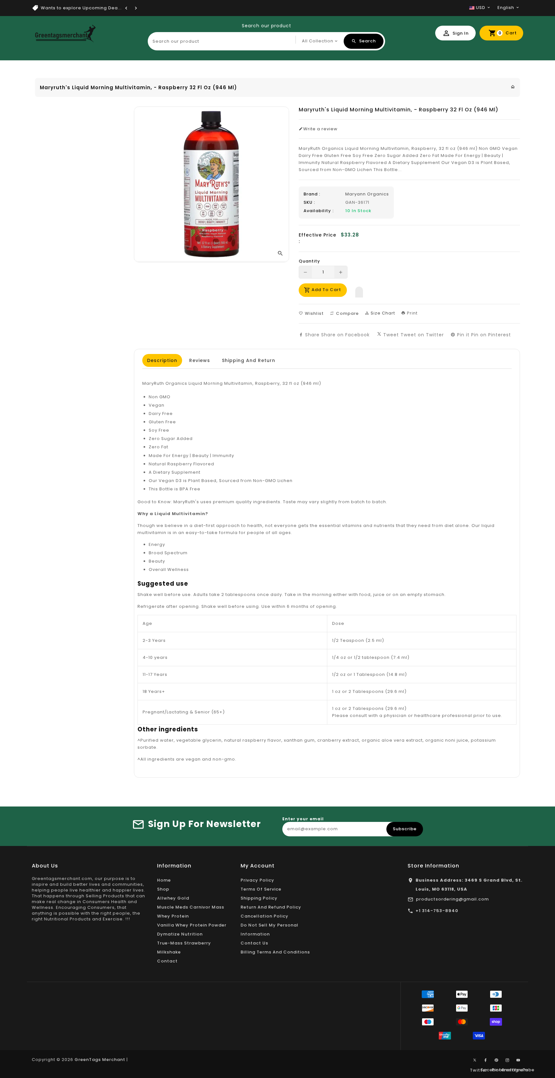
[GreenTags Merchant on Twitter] (475, 1060)
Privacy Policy (257, 880)
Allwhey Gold (173, 898)
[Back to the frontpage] (513, 87)
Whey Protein (173, 916)
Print (412, 313)
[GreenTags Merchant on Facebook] (485, 1060)
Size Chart (382, 313)
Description (162, 360)
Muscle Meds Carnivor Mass (190, 907)
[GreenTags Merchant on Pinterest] (496, 1060)
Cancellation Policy (264, 916)
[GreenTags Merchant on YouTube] (518, 1060)
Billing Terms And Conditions (275, 952)
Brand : (312, 194)
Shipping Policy (259, 898)
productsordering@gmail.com (452, 899)
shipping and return (248, 360)
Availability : (319, 211)
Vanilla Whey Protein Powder (191, 925)
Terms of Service (261, 889)
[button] (359, 290)
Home (164, 880)
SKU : (309, 202)
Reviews (199, 360)
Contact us (254, 943)
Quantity (309, 261)
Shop (163, 889)
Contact (167, 961)
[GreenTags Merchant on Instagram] (507, 1060)
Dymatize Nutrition (180, 934)
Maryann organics (367, 194)
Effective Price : (317, 238)
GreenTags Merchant (100, 1059)
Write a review (320, 129)
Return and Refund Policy (271, 907)
